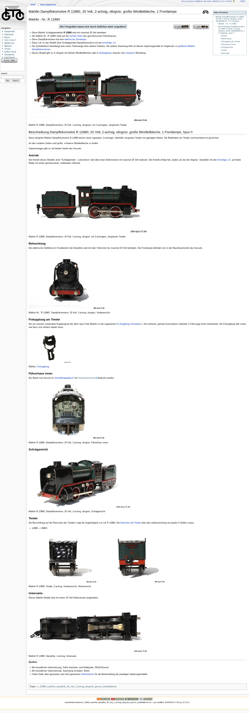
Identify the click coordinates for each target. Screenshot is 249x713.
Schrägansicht (227, 47)
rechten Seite (75, 36)
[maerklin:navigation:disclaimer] (11, 54)
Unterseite (225, 53)
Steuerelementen (86, 378)
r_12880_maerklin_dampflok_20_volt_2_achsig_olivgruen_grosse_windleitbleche (77, 686)
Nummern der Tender (130, 523)
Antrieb (224, 36)
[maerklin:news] (11, 37)
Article (33, 5)
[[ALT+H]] (13, 13)
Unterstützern (87, 674)
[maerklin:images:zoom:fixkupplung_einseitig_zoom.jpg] (50, 347)
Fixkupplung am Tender (230, 41)
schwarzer (130, 53)
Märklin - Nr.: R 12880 (227, 24)
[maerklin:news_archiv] (11, 49)
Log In (242, 1)
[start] (11, 31)
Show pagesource (48, 5)
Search (4, 73)
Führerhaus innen (228, 44)
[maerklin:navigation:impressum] (11, 57)
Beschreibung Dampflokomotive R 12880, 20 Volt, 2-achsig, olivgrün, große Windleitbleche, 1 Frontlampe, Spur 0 (231, 30)
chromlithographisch (64, 378)
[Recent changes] (103, 699)
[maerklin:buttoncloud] (11, 51)
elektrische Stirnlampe (75, 39)
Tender (224, 50)
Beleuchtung (226, 39)
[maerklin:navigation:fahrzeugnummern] (11, 43)
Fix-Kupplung (122, 324)
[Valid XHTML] (145, 699)
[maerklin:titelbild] (138, 26)
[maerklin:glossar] (11, 46)
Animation (136, 324)
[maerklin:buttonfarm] (9, 61)
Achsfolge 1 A (109, 43)
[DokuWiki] (131, 699)
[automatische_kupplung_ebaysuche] (1, 67)
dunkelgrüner (105, 53)
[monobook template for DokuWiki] (117, 699)
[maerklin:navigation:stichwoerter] (11, 40)
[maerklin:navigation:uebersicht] (11, 34)
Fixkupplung (43, 366)
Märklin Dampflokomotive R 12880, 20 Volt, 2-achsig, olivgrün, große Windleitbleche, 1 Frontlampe (230, 19)
